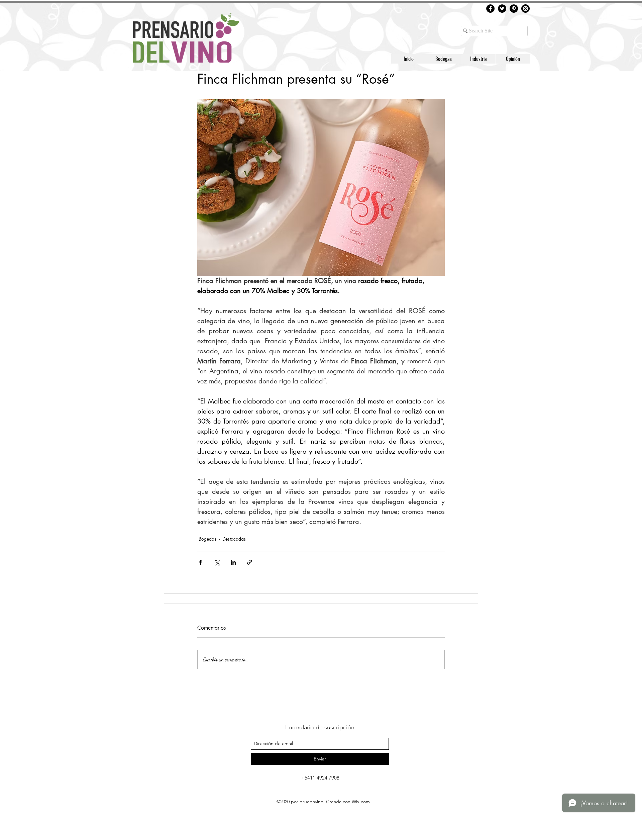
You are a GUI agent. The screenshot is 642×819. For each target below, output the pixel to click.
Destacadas (234, 539)
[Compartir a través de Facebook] (200, 562)
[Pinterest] (514, 8)
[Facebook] (490, 8)
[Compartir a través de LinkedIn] (233, 562)
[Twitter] (502, 8)
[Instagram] (525, 8)
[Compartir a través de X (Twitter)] (217, 562)
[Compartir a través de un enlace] (249, 562)
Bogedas (207, 539)
